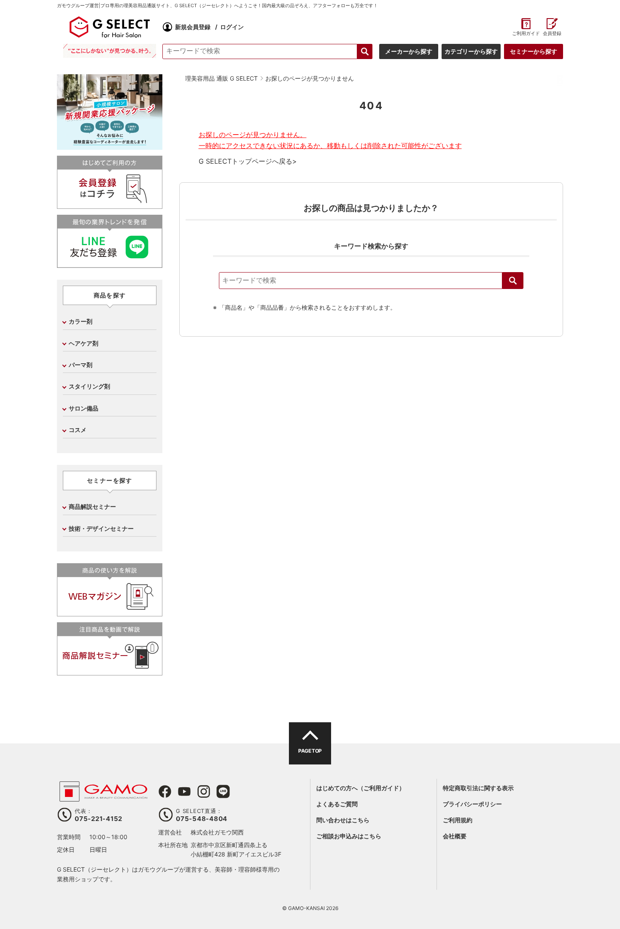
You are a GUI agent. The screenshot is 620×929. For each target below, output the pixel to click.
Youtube (184, 791)
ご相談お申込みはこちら (348, 836)
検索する (364, 51)
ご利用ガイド (525, 33)
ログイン (232, 26)
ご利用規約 (457, 820)
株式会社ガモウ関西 (217, 832)
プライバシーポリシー (472, 803)
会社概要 (454, 836)
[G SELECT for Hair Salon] (109, 27)
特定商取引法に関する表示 (478, 787)
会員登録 (552, 33)
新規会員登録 (192, 26)
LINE (223, 791)
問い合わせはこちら (342, 820)
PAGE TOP (309, 751)
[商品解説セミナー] (109, 671)
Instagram (203, 791)
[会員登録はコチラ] (109, 205)
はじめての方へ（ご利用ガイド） (360, 787)
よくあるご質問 (337, 803)
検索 (512, 280)
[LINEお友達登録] (109, 264)
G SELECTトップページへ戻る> (248, 161)
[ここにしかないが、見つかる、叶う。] (109, 51)
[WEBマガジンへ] (109, 612)
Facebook (165, 791)
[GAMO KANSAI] (103, 797)
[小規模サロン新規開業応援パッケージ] (109, 146)
